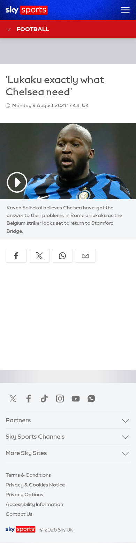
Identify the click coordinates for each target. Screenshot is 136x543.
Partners (18, 420)
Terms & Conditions (28, 475)
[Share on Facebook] (16, 256)
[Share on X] (39, 256)
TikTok (44, 398)
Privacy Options (24, 494)
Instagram (60, 398)
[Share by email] (85, 256)
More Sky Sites (26, 453)
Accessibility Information (34, 504)
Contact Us (19, 514)
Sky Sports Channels (35, 436)
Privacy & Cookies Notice (35, 484)
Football (33, 29)
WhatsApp (91, 398)
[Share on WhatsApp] (62, 256)
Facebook (28, 398)
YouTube (75, 398)
